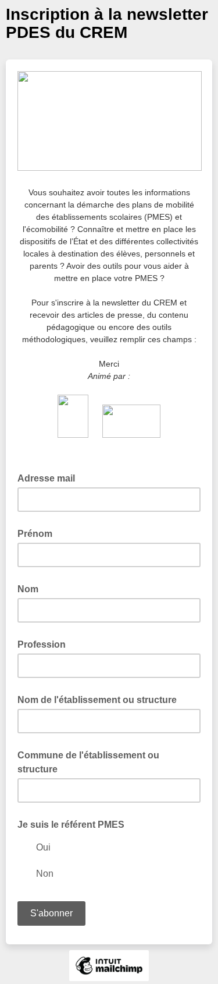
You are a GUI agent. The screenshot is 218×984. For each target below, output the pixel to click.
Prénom (34, 534)
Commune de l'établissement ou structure (88, 762)
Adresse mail (49, 477)
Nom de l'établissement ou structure (97, 700)
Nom (27, 589)
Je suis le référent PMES (70, 825)
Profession (41, 644)
